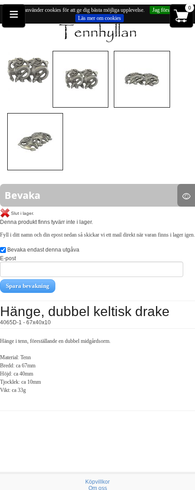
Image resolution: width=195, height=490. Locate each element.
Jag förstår (163, 10)
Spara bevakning (27, 285)
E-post (8, 258)
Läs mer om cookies (99, 18)
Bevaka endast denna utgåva (42, 250)
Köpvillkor (97, 482)
